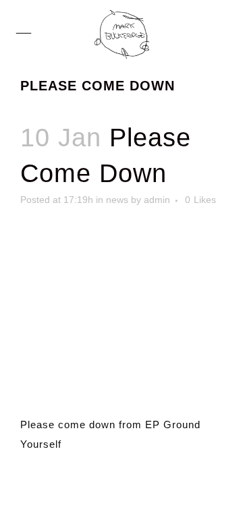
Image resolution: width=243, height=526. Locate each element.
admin (157, 199)
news (117, 199)
